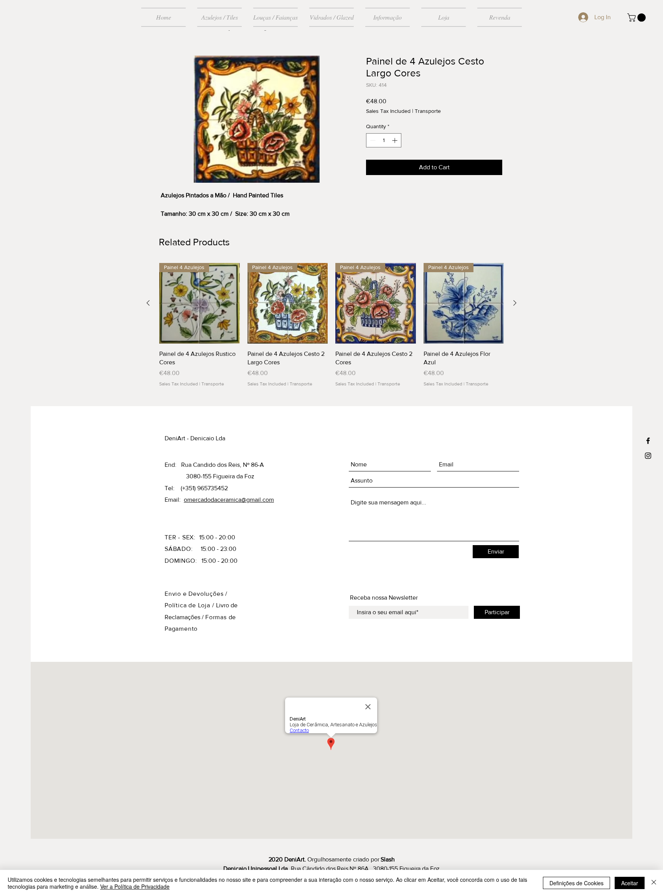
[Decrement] (372, 140)
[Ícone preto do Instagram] (648, 455)
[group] (331, 325)
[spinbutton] (384, 140)
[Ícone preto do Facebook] (648, 440)
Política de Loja (188, 605)
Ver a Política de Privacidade (135, 886)
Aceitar (629, 883)
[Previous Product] (148, 302)
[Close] (653, 883)
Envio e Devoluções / (196, 593)
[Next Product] (515, 302)
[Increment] (395, 140)
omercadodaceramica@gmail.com (229, 499)
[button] (637, 17)
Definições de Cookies (576, 883)
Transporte (428, 111)
